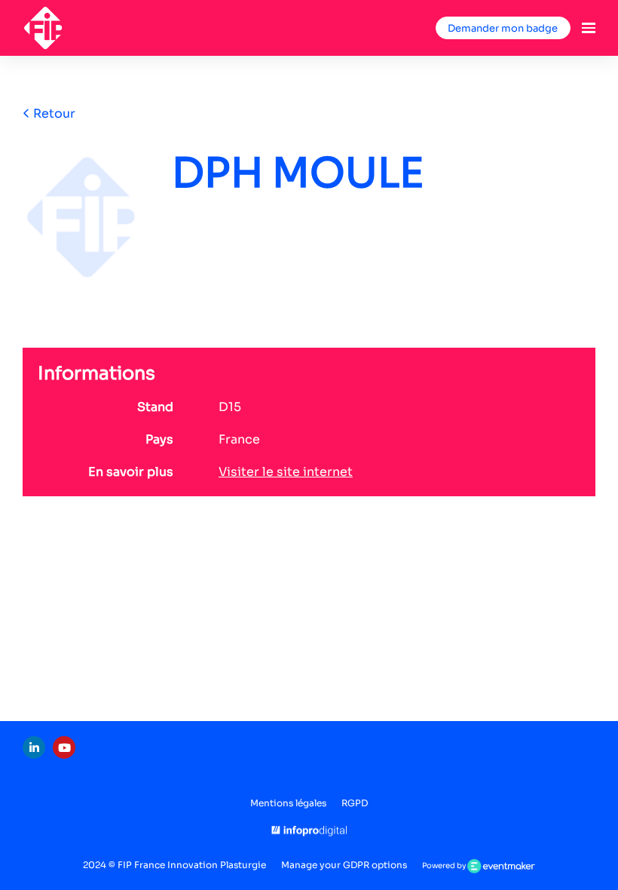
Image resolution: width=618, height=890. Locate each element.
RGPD (354, 803)
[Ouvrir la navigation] (588, 28)
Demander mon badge (503, 28)
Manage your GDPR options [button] (344, 864)
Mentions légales (288, 803)
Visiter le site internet (286, 472)
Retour (52, 113)
